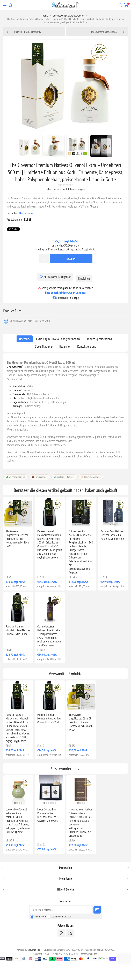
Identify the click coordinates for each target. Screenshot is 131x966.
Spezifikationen (44, 346)
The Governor (26, 213)
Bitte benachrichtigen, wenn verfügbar (65, 293)
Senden (97, 910)
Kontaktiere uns (86, 346)
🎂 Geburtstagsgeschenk (90, 477)
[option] (30, 146)
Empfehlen (84, 278)
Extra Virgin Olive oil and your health (58, 339)
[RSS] (70, 933)
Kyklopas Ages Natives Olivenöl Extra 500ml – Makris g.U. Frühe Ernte (112, 535)
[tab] (25, 338)
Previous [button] (21, 146)
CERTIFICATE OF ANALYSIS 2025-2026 (30, 321)
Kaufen (71, 259)
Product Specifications (99, 339)
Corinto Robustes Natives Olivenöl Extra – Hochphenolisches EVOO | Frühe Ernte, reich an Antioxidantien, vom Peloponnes (49, 636)
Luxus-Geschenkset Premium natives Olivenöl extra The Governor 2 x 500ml (47, 815)
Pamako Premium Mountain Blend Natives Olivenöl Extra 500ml (18, 630)
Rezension (65, 346)
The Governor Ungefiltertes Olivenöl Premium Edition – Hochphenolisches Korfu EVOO (17, 538)
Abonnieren (40, 916)
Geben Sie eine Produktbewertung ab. (65, 189)
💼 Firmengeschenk (39, 477)
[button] (16, 524)
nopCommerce (33, 949)
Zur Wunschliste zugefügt (57, 277)
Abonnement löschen (61, 916)
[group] (113, 512)
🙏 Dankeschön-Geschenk (64, 477)
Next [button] (109, 146)
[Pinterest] (61, 933)
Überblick (24, 339)
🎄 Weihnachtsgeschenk (15, 477)
